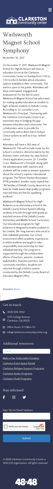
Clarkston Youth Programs (17, 378)
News (16, 289)
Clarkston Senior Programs (17, 373)
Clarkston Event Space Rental (19, 363)
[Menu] (50, 10)
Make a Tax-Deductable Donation (21, 358)
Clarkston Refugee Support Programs (23, 368)
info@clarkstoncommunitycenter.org (27, 332)
